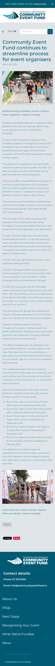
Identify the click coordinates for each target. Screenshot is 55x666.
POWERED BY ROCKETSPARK (18, 662)
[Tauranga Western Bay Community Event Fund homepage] (24, 15)
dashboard (26, 654)
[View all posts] (3, 32)
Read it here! (40, 4)
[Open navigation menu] (49, 15)
